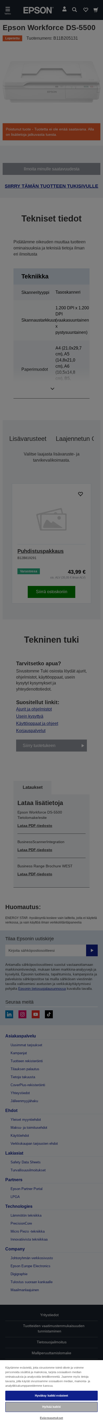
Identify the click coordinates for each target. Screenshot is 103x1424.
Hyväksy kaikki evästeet (51, 1395)
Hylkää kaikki (51, 1406)
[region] (51, 1392)
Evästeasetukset (51, 1417)
